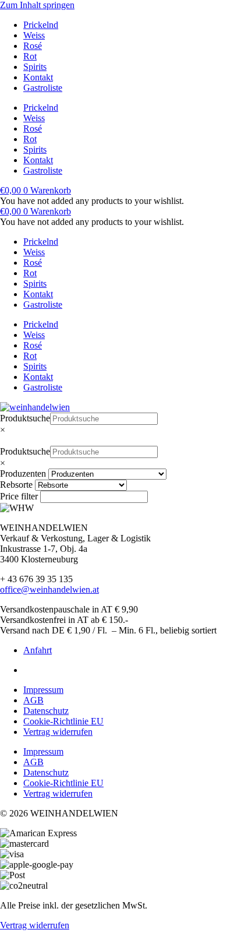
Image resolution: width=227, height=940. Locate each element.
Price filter (19, 496)
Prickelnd (40, 25)
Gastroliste (42, 88)
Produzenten (23, 473)
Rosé (32, 46)
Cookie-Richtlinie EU (63, 721)
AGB (33, 700)
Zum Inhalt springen (37, 5)
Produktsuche (25, 418)
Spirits (35, 67)
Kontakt (38, 77)
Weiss (34, 35)
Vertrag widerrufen (58, 732)
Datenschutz (46, 711)
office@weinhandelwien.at (49, 589)
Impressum (43, 690)
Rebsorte (16, 485)
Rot (30, 56)
